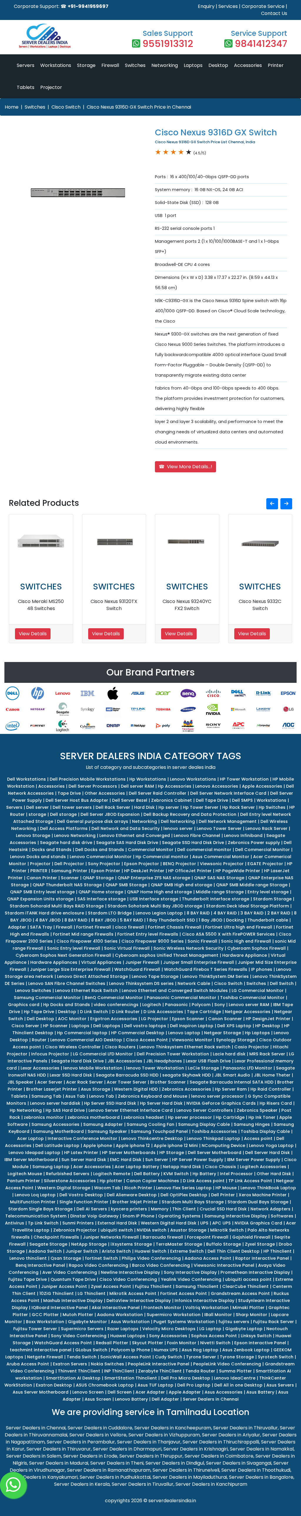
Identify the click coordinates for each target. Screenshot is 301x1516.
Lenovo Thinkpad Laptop (213, 1138)
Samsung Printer (69, 871)
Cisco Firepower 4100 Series (87, 941)
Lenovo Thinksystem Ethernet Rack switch (184, 1047)
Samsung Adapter (103, 1124)
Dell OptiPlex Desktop (183, 1195)
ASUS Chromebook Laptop (105, 1385)
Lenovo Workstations (193, 779)
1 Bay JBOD (210, 920)
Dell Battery (147, 1174)
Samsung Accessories (55, 1124)
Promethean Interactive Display (255, 1272)
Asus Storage (95, 1089)
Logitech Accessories (263, 1167)
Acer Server (49, 1082)
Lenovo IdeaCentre (234, 1378)
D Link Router (126, 1012)
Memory (159, 1209)
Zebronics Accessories (186, 1089)
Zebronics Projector (75, 1230)
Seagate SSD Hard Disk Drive (193, 842)
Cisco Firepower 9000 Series (152, 941)
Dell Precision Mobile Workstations (88, 779)
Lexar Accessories (40, 1068)
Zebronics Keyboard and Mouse (152, 1096)
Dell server (37, 807)
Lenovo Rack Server (266, 828)
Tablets (25, 87)
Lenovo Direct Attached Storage (92, 976)
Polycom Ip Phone (130, 1350)
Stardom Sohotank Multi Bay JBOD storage (155, 906)
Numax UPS (166, 1350)
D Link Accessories (163, 1012)
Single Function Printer (83, 1202)
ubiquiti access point (248, 1279)
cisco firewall (129, 927)
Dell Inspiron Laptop (191, 1026)
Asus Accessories (224, 1392)
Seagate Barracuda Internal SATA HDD (231, 1082)
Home (12, 107)
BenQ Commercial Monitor (114, 997)
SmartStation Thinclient (130, 1378)
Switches (135, 65)
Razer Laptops (122, 1329)
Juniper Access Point (64, 1286)
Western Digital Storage (63, 1188)
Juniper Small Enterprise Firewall (198, 962)
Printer (276, 65)
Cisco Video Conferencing (128, 1279)
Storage (86, 65)
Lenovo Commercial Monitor (101, 857)
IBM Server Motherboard (31, 1160)
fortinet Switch (101, 1258)
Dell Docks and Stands (99, 850)
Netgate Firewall (45, 1357)
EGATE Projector (265, 864)
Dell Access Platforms (64, 828)
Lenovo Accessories (216, 786)
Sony (219, 1005)
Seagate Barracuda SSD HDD (127, 1075)
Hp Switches (272, 807)
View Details (33, 633)
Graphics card (23, 1005)
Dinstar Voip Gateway (94, 1216)
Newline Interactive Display (130, 1272)
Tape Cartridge (204, 1012)
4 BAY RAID (225, 913)
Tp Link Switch (43, 1223)
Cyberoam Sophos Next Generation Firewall (63, 955)
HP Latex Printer (81, 1152)
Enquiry (206, 6)
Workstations (55, 65)
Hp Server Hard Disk (161, 1103)
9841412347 (261, 43)
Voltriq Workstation (207, 1308)
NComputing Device (223, 1145)
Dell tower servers (72, 807)
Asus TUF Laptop (155, 1385)
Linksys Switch (256, 1336)
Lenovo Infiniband (243, 835)
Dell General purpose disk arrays (92, 821)
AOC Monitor (72, 1019)
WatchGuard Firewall (137, 969)
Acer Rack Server (84, 1082)
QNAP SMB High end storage (181, 885)
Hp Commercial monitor (162, 857)
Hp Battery (204, 1174)
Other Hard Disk (274, 1174)
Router (39, 1040)
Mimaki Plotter (249, 1308)
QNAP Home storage (100, 892)
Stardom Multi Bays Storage (193, 1202)
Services (228, 6)
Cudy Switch (168, 1357)
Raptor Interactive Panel (262, 1258)
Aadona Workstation (120, 1315)
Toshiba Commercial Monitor (252, 997)
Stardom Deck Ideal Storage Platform (247, 906)
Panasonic (176, 1005)
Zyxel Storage (260, 1244)
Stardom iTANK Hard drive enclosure (44, 913)
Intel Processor (236, 1174)
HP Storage (171, 1152)
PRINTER (38, 871)
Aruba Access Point (27, 1364)
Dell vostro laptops (145, 1026)
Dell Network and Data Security (125, 828)
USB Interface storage (154, 899)
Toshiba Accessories (214, 1131)
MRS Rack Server (267, 1054)
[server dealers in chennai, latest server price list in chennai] (45, 35)
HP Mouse (226, 1188)
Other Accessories (105, 793)
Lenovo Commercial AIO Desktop (86, 1040)
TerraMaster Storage (179, 1244)
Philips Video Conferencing (151, 1258)
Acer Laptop (30, 1138)
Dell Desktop (40, 1019)
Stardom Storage (272, 899)
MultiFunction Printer (33, 1202)
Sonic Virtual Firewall (127, 948)
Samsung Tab (46, 1096)
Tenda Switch (81, 1357)
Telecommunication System (35, 1216)
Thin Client (184, 1209)
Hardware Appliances (53, 962)
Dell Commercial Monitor (262, 850)
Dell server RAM (137, 786)
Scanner (70, 878)
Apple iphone (97, 1145)
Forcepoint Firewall (207, 1237)
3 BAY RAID (251, 913)
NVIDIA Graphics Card (258, 1223)
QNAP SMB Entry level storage (42, 892)
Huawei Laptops (127, 1336)
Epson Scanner (188, 1019)
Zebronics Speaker (257, 1110)
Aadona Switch (45, 1251)
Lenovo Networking (75, 835)
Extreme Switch (187, 1251)
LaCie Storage (203, 1068)
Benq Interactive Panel (40, 1265)
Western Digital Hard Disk (168, 1223)
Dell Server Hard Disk (267, 1152)
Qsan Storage (66, 1258)
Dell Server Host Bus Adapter (77, 800)
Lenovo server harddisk (55, 1103)
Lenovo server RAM (249, 1005)
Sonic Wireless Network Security (188, 948)
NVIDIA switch (151, 1230)
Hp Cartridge (230, 1117)
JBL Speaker (20, 1082)
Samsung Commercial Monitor (47, 997)
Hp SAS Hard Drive (65, 1110)
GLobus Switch (91, 1350)
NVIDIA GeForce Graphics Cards (221, 1103)
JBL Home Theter (272, 1075)
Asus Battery (260, 1392)
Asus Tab (75, 1096)
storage (37, 814)
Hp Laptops (257, 1033)
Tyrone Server (201, 1357)
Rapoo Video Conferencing (98, 1265)
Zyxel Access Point (111, 1286)
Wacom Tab (107, 1188)
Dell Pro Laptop (193, 1385)
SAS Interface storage (101, 899)
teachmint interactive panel (40, 1350)
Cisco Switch (66, 107)
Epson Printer (105, 871)
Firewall (110, 65)
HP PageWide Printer (237, 871)
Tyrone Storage (237, 1357)
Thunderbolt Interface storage (215, 899)
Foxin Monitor (181, 1343)
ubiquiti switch (117, 1230)
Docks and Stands (51, 850)
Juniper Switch (82, 1251)
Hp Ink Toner (261, 1117)
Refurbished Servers (67, 1174)
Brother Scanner (168, 1082)
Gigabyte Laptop (243, 1329)
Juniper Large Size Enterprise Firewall (70, 969)
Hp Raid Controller (270, 1089)
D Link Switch (94, 1012)
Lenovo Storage (33, 835)
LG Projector (154, 1019)
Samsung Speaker (107, 1131)
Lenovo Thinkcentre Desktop (152, 1138)
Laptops (193, 65)
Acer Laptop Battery (137, 1167)
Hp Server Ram (231, 1089)
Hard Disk (144, 807)
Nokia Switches (107, 1364)
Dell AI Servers (91, 1209)
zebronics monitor (44, 1117)
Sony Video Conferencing (78, 1336)
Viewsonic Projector (222, 864)
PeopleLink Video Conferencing (227, 1364)
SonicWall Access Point (125, 1357)
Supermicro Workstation (173, 1315)
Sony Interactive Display (190, 1272)
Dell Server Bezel (129, 800)
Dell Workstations (26, 779)
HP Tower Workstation (244, 779)
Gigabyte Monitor (87, 1322)
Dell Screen (120, 1392)
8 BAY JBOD (103, 920)
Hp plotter (111, 1181)
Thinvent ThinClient (79, 1371)
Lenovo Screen (88, 1392)
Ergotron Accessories (113, 1019)
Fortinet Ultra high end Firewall (238, 927)
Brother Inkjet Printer (135, 1202)
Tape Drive (69, 793)
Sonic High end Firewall (246, 941)
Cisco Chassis (220, 1167)
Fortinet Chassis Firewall (174, 927)
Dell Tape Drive (212, 800)
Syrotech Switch (275, 1357)
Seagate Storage (48, 1244)
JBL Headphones (164, 1061)
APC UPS (221, 1223)
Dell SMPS (242, 800)
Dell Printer (223, 1195)
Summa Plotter (235, 1371)
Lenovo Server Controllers (204, 1110)
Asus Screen (98, 1399)
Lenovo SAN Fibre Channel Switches (66, 983)
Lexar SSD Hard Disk (71, 1075)
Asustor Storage (188, 1230)
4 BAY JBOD (48, 920)
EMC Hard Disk (125, 1160)
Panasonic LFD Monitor (247, 1068)
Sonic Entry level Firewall (73, 948)
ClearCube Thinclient (245, 1286)
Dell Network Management (228, 821)
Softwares (282, 1216)
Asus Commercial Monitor (220, 857)
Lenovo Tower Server (219, 828)
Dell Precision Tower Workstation (173, 1054)
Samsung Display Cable (204, 1124)
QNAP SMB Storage (126, 885)
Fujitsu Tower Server (35, 1329)
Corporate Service (263, 6)
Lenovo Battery (131, 1399)
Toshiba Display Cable (265, 1131)
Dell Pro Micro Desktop (185, 1378)
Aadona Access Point (208, 1258)
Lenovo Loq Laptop (35, 1195)
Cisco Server (25, 1026)
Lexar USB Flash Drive (208, 1061)
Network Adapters (270, 1209)
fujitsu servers (233, 1322)
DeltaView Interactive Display (138, 1300)
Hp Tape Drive (39, 1012)
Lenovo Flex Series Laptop (184, 1188)
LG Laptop (210, 1329)
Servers (25, 65)
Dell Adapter (165, 1399)
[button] (272, 503)
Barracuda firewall (163, 1237)
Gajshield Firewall (251, 1237)
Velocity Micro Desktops (168, 1329)
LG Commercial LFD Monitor (103, 1054)
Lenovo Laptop (184, 1033)
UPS (204, 1223)
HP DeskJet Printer (144, 871)
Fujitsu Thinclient (153, 1286)
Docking (235, 920)
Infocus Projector (50, 1054)
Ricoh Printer (138, 1188)
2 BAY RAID (278, 913)
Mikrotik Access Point (132, 1293)
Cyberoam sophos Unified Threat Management (166, 955)
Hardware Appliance (244, 955)
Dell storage (63, 814)
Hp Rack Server (238, 807)
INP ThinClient (119, 1371)
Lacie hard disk (229, 1054)
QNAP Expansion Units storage (40, 899)
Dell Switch (282, 983)
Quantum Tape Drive (73, 1279)
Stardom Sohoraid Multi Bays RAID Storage (57, 906)
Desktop (218, 65)
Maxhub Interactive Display (73, 1300)
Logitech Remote (111, 1174)
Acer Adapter (150, 1392)
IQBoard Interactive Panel (59, 1308)
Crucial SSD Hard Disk (223, 1209)
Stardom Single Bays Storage (40, 1209)
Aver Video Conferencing (69, 1272)
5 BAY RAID (131, 920)
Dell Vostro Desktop (81, 1195)
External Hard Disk (117, 1223)
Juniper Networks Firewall (111, 1237)
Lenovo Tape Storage (155, 976)
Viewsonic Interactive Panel (224, 1265)
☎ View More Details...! (185, 466)
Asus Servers (280, 1385)
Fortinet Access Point (183, 1293)
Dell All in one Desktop (238, 1385)
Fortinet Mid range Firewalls (83, 934)
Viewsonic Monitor (192, 1040)
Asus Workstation (130, 1322)
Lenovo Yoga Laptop (271, 1145)
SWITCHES (41, 586)
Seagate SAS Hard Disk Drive (127, 842)
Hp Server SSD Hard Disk (110, 1103)
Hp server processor (190, 1117)
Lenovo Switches (33, 990)
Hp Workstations (147, 779)
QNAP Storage (98, 878)
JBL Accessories (125, 1061)
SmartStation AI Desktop (73, 1378)
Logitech (151, 1005)
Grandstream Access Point (240, 1293)
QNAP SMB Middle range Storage (251, 885)
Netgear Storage (222, 1033)
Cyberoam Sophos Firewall (256, 948)
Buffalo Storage (223, 1244)
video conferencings (116, 1005)
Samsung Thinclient (196, 1286)
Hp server (168, 807)
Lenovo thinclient (28, 1258)
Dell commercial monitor (204, 850)
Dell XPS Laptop (234, 1026)
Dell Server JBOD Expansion (110, 814)
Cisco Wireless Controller (73, 1047)
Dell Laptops (106, 1026)
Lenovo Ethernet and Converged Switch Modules (175, 990)
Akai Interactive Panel (116, 1308)
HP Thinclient (277, 1251)
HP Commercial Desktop (137, 1033)
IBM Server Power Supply (253, 1160)
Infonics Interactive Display (204, 1300)
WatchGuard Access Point (63, 1343)
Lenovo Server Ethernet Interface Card (130, 1110)
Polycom (201, 1005)
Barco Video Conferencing (161, 1265)
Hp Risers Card (276, 1103)
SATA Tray (41, 927)
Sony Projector (104, 864)
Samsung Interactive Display (235, 1216)
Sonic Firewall (202, 941)
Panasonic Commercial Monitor (181, 997)
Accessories (248, 65)
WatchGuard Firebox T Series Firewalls (205, 969)
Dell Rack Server (113, 807)
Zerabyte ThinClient (160, 1371)
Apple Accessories (262, 786)
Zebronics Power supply (254, 842)
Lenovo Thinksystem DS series (141, 983)
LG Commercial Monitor (258, 990)
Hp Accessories (174, 786)
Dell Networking (178, 821)
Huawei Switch (150, 1251)
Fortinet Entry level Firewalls (147, 934)
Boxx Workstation (45, 1322)
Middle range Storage (220, 892)
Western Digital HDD (136, 1089)
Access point (258, 1138)
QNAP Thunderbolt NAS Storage (67, 885)
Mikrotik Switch (227, 1230)
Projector (51, 87)
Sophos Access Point (214, 1336)
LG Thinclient (92, 1293)
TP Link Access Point (250, 1181)
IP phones (261, 969)
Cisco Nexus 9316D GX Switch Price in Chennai (139, 107)
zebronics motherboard (94, 1117)
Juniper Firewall (142, 962)
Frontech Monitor (162, 1308)
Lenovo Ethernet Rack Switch (86, 990)
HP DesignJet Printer (268, 1019)
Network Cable (194, 983)
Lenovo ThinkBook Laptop (268, 1188)
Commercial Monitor (150, 850)
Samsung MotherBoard (58, 1131)
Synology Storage (235, 1040)
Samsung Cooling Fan (150, 1124)
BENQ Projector (179, 864)
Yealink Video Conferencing (191, 1279)
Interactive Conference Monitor (82, 1138)
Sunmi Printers (78, 1223)
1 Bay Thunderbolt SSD (171, 920)
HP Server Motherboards (128, 1152)
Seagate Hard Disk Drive (77, 1061)
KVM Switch (176, 1174)
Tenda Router (200, 1371)
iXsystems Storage (131, 1244)
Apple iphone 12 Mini (176, 1145)
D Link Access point (204, 1181)
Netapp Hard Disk (182, 1167)
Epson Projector (141, 864)
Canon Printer (41, 878)
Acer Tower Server (126, 1082)
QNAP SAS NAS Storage (219, 878)
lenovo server (178, 828)
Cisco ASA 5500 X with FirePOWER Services (228, 934)
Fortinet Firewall (93, 927)
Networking (164, 65)
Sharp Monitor (251, 1315)
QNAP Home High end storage (159, 892)
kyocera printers (129, 1209)
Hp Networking (26, 1110)
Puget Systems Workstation (184, 1322)
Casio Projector (251, 1047)
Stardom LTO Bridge (110, 913)
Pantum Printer (23, 1181)
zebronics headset (143, 1117)
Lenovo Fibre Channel (197, 835)
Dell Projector (69, 864)
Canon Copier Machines (152, 1181)
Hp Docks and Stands (66, 1005)
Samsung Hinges (252, 1124)
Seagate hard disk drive (66, 842)
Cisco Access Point (147, 1040)
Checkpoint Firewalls (56, 1237)
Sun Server (156, 1160)
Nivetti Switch (215, 1343)
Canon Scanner (225, 1019)
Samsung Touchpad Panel (159, 1131)
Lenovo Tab (101, 1096)
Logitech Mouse (25, 1174)
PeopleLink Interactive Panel (158, 1364)
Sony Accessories (168, 1336)
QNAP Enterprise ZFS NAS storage (154, 878)
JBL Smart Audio (232, 1075)
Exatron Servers (70, 1364)
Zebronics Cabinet (171, 800)
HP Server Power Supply (197, 1160)
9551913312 (168, 43)
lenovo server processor (217, 1096)
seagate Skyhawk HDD (186, 1075)
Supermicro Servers (82, 1329)
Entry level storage (268, 892)
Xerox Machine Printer (263, 1195)
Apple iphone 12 (133, 1145)
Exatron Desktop (54, 1385)
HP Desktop (267, 1026)
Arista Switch (116, 1251)
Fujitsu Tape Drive (27, 1279)
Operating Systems (179, 1216)
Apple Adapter (185, 1392)
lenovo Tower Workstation (155, 1068)
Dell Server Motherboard (214, 1152)
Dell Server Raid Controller (157, 793)
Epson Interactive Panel (260, 1343)
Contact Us (274, 13)
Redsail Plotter (112, 1343)
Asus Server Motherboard (40, 1392)
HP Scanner (55, 1026)
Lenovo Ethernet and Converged (134, 835)
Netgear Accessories (247, 1012)
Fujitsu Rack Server (273, 1322)
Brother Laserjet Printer (51, 1089)
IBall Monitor (218, 1315)
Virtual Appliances (101, 962)
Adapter (17, 927)
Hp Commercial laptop (82, 1033)
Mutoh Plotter (78, 1315)
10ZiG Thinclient (56, 1293)
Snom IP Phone (138, 1216)
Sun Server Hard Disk (83, 1160)
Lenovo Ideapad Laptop (34, 1152)
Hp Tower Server (200, 807)
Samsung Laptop (50, 1167)
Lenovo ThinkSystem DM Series (215, 976)
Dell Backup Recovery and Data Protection (189, 814)
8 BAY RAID (198, 913)
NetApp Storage (89, 1244)
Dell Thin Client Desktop (234, 1251)
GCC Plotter (45, 1315)
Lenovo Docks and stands (38, 857)
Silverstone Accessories (70, 1181)
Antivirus (14, 1223)
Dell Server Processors (92, 786)
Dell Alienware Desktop (132, 1195)
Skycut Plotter (147, 1343)
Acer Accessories (92, 1167)
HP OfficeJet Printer (190, 871)
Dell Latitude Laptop (57, 1145)
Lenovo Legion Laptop (159, 913)
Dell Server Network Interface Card (228, 793)
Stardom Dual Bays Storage (258, 1202)
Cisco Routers (120, 1047)
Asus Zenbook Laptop (246, 1350)
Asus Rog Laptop (200, 1350)
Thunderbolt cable (268, 920)
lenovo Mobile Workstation (92, 1068)
